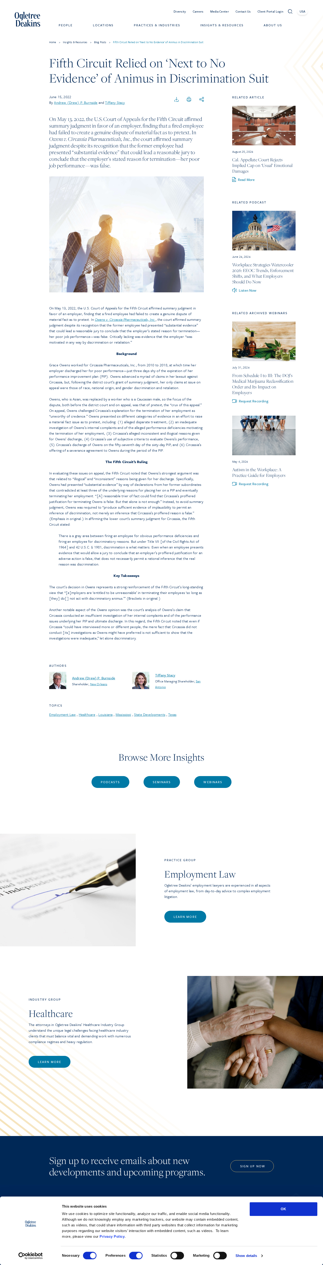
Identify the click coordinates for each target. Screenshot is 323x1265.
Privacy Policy (112, 1236)
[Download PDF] (177, 99)
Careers (198, 11)
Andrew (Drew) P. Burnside (75, 102)
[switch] (136, 1255)
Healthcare (87, 714)
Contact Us (243, 11)
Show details (246, 1256)
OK (283, 1209)
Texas (172, 714)
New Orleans (98, 684)
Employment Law (62, 714)
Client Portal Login (270, 11)
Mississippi (123, 714)
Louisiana (105, 714)
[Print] (189, 99)
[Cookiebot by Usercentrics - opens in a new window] (30, 1255)
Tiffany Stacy (115, 102)
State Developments (149, 714)
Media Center (219, 11)
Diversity (180, 11)
